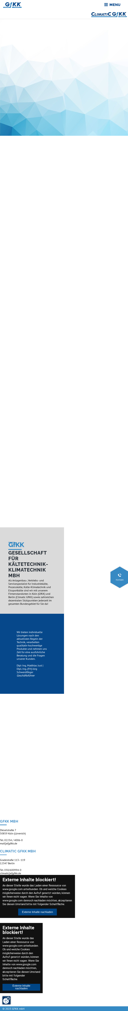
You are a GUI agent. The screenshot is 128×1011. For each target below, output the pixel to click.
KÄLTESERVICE (21, 458)
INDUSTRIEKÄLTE (24, 271)
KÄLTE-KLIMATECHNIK (22, 149)
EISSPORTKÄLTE (23, 208)
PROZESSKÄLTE (26, 400)
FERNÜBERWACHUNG (28, 333)
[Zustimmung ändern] (6, 1000)
